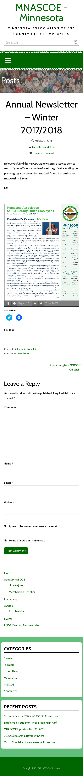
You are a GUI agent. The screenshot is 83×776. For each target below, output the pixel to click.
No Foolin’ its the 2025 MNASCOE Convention (31, 716)
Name (8, 463)
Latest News (11, 671)
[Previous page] (8, 303)
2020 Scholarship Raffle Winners (24, 736)
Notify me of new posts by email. (24, 540)
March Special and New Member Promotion (30, 742)
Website (9, 502)
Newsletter (33, 349)
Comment (11, 407)
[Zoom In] (41, 303)
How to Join (16, 585)
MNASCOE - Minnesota (41, 12)
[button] (8, 60)
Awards (8, 605)
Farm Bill (9, 665)
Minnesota (20, 349)
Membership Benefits (22, 592)
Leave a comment (44, 153)
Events (8, 619)
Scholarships (17, 611)
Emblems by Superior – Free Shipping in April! (31, 722)
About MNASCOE (14, 579)
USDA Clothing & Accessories (22, 625)
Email (8, 482)
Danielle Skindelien (43, 147)
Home (8, 573)
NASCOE (9, 684)
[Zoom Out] (35, 303)
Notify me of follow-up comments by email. (31, 526)
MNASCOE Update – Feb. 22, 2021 (24, 729)
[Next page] (14, 303)
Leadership (11, 599)
